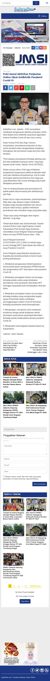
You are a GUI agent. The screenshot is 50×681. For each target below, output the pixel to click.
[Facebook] (33, 48)
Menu (44, 16)
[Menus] (48, 3)
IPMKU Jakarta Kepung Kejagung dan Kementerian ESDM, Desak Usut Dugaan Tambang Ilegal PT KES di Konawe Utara (13, 572)
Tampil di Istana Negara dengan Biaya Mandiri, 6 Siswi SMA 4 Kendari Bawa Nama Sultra (13, 382)
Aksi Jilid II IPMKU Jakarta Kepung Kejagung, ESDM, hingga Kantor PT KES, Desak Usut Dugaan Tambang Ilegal (12, 543)
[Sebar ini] (5, 87)
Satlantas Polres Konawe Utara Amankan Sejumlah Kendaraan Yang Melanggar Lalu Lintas (37, 346)
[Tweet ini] (10, 87)
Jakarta (12, 83)
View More (25, 601)
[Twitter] (37, 48)
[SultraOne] (25, 9)
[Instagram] (41, 48)
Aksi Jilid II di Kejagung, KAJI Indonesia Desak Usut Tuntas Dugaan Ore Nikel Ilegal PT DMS (36, 541)
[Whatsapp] (27, 87)
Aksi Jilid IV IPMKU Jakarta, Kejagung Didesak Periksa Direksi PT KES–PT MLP (36, 516)
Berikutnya (35, 586)
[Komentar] (32, 87)
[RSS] (45, 48)
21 (26, 586)
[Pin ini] (21, 87)
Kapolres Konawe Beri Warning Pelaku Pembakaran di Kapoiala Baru (13, 345)
